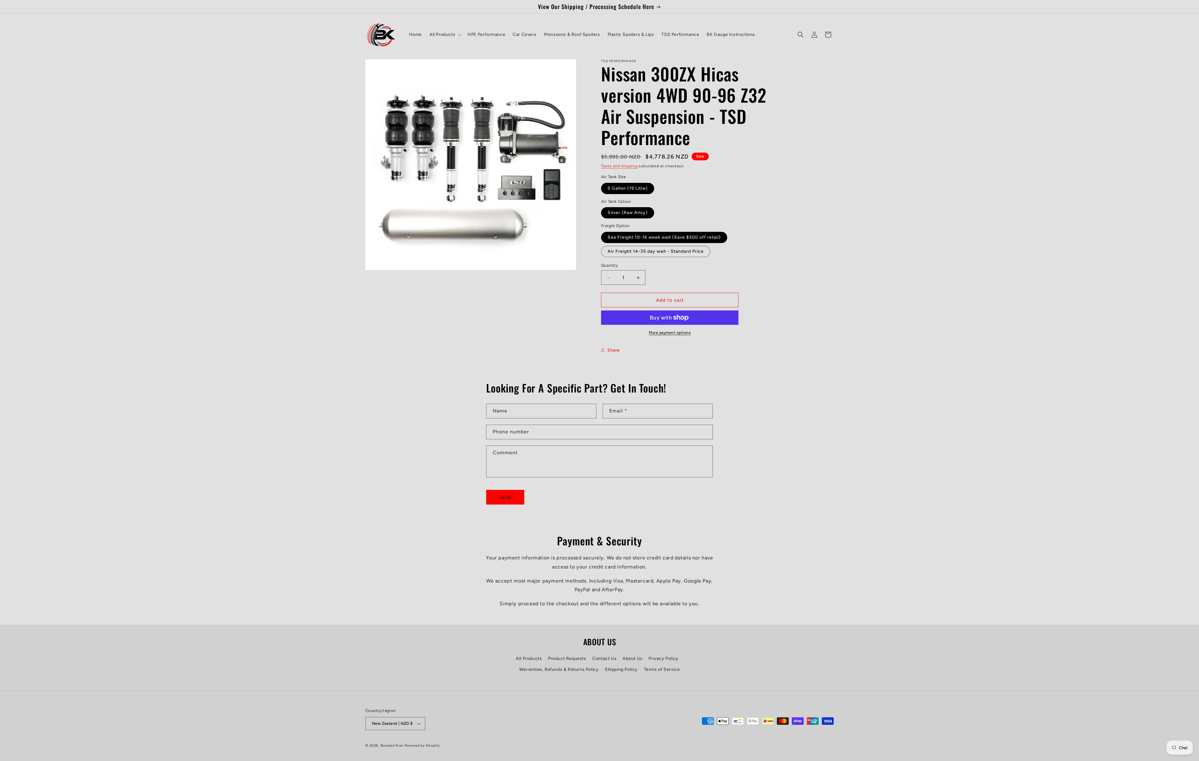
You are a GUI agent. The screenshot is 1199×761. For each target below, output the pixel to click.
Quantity (609, 265)
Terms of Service (662, 669)
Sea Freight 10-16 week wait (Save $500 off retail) (664, 237)
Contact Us (604, 658)
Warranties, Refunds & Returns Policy (559, 669)
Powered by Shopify (422, 746)
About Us (633, 658)
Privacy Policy (663, 658)
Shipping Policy (621, 669)
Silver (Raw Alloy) (628, 212)
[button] (445, 34)
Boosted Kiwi (392, 746)
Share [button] (613, 350)
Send (505, 497)
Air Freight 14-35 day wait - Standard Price (656, 251)
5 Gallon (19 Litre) (628, 188)
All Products (529, 658)
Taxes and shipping (619, 166)
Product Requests (567, 658)
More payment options (670, 332)
